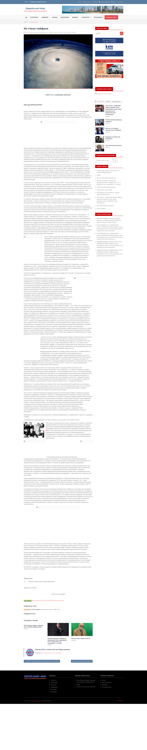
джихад (35, 600)
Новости (61, 32)
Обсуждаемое (116, 101)
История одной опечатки (105, 205)
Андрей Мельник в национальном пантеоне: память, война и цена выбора (109, 220)
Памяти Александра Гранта (80, 638)
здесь (47, 430)
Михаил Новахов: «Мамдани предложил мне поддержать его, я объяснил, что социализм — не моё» (57, 641)
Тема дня (74, 32)
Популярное (100, 101)
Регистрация (106, 2)
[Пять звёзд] (30, 609)
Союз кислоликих (35, 1)
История (51, 32)
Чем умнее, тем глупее (104, 190)
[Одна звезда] (24, 609)
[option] (52, 2)
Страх (99, 175)
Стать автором (87, 2)
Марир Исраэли (58, 600)
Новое (108, 101)
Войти (114, 2)
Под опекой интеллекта (113, 145)
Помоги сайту (111, 17)
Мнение (56, 32)
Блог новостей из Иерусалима (39, 32)
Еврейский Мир (35, 8)
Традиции (54, 687)
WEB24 (121, 700)
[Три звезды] (27, 609)
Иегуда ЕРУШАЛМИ (45, 600)
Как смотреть (101, 208)
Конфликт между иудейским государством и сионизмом (42, 661)
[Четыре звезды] (28, 609)
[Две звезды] (25, 609)
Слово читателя (67, 32)
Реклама (95, 2)
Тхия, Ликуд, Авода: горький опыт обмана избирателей (33, 626)
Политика (54, 682)
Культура (54, 692)
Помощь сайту (106, 687)
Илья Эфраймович (103, 225)
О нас (79, 2)
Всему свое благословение (106, 178)
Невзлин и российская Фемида (81, 661)
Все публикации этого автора (51, 653)
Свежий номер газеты (104, 89)
